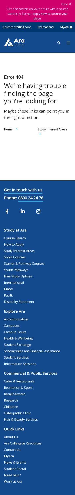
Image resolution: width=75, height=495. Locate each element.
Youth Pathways (16, 270)
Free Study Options (18, 276)
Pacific (8, 295)
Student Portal (15, 469)
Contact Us (12, 449)
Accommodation (16, 319)
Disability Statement (19, 302)
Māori (8, 289)
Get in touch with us (23, 190)
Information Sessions (20, 364)
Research (11, 400)
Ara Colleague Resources (22, 443)
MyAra (64, 27)
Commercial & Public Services (30, 373)
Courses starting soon (17, 27)
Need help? (12, 475)
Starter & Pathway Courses (24, 263)
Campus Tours (15, 332)
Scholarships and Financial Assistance (32, 351)
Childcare (11, 407)
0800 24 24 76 (30, 197)
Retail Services (14, 394)
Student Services (16, 357)
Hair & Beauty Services (21, 419)
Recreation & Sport (18, 387)
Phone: (10, 197)
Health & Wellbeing (18, 338)
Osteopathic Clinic (17, 413)
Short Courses (15, 257)
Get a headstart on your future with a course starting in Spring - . (37, 13)
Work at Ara (13, 481)
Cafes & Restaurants (19, 381)
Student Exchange (17, 344)
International (46, 27)
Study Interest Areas (19, 251)
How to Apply (14, 244)
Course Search (15, 238)
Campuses (12, 325)
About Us (11, 437)
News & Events (15, 462)
